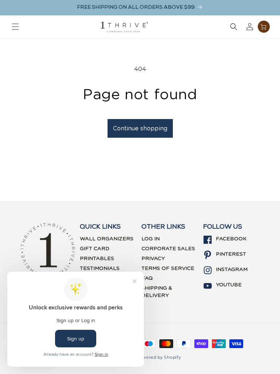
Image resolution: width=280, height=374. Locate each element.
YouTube (229, 284)
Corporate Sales (168, 248)
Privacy (153, 258)
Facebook (231, 238)
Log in (150, 238)
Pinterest (231, 254)
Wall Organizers (106, 238)
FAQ (147, 278)
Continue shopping (140, 128)
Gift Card (94, 248)
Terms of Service (167, 268)
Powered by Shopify (158, 357)
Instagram (232, 269)
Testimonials (100, 268)
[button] (15, 27)
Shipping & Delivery (156, 292)
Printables (97, 258)
